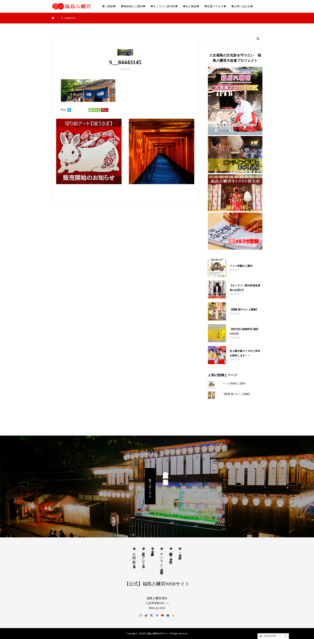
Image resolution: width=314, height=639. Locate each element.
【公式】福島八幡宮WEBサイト (157, 583)
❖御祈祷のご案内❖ (133, 6)
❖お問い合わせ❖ (242, 6)
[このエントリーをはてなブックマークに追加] (69, 110)
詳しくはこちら (150, 486)
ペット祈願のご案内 (233, 383)
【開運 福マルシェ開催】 (236, 394)
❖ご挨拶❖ (109, 6)
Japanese (269, 635)
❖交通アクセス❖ (215, 6)
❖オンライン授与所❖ (164, 6)
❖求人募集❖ (191, 6)
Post (63, 109)
